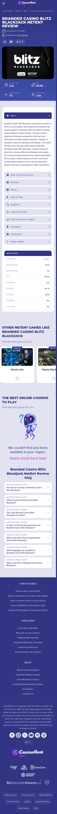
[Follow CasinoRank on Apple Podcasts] (44, 735)
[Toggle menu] (3, 3)
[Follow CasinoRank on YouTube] (31, 735)
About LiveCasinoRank (28, 669)
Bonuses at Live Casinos (28, 632)
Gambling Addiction (28, 647)
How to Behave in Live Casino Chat (28, 605)
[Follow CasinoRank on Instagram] (18, 735)
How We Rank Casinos (28, 679)
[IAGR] (13, 767)
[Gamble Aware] (24, 782)
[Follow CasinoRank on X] (24, 735)
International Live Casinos (28, 651)
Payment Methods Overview (28, 642)
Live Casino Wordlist (28, 628)
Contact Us (28, 693)
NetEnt (46, 259)
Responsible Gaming (28, 637)
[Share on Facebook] (11, 42)
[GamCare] (38, 767)
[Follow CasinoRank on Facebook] (12, 735)
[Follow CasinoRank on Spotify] (37, 735)
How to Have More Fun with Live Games (28, 595)
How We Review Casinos (28, 674)
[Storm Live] (17, 365)
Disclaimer (28, 689)
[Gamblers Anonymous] (24, 767)
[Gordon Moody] (28, 775)
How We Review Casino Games (28, 684)
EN (26, 742)
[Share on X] (4, 42)
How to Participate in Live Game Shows (28, 610)
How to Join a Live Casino (28, 591)
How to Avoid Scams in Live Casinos (28, 600)
